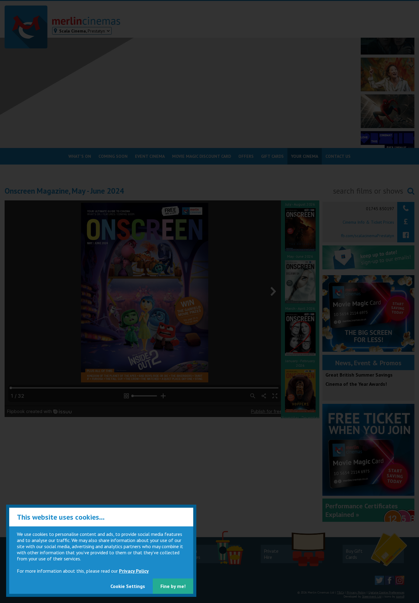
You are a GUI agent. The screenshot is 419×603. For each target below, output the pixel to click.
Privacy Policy (134, 571)
